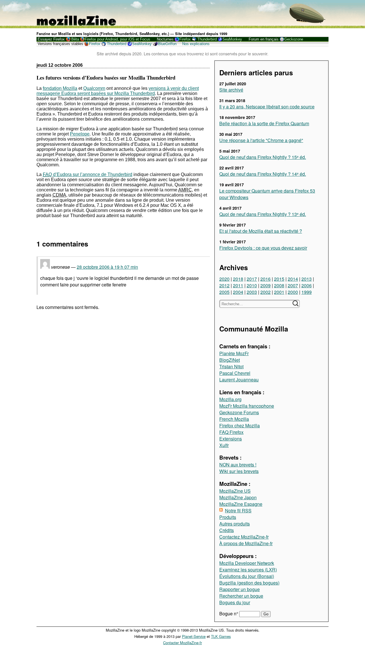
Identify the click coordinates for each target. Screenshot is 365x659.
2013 (306, 279)
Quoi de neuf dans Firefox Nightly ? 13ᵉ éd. (262, 214)
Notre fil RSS (238, 510)
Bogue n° (229, 613)
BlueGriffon (167, 44)
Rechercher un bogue (241, 596)
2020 (224, 279)
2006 (306, 285)
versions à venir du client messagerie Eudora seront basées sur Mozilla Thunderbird (117, 91)
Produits (227, 517)
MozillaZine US (235, 491)
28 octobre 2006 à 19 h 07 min (107, 267)
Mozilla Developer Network (246, 563)
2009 (265, 285)
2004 (238, 292)
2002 (265, 292)
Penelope (80, 134)
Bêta (75, 39)
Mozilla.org (230, 399)
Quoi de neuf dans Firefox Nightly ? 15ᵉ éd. (262, 157)
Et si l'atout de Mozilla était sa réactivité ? (260, 231)
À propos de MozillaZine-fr (246, 543)
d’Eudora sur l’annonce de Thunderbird (87, 174)
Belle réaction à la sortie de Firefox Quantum (264, 123)
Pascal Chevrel (234, 373)
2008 (279, 285)
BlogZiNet (229, 360)
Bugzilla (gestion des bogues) (249, 582)
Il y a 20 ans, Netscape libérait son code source (267, 106)
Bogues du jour (234, 602)
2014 (293, 279)
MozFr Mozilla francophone (246, 406)
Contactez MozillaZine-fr (244, 536)
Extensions (230, 438)
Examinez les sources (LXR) (248, 569)
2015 (279, 279)
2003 (252, 292)
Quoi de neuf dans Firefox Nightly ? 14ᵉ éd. (262, 174)
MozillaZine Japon (238, 497)
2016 (265, 279)
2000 (293, 292)
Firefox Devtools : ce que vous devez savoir (263, 247)
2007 (293, 285)
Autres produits (234, 523)
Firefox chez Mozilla (239, 425)
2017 (252, 279)
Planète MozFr (234, 353)
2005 (224, 292)
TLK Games (221, 636)
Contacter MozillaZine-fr (182, 642)
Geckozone (293, 39)
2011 (238, 285)
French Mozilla (234, 419)
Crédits (226, 530)
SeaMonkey (232, 39)
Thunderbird (207, 39)
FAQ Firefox (231, 432)
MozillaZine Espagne (240, 504)
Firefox (185, 39)
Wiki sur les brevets (239, 471)
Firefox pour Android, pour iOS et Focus (117, 39)
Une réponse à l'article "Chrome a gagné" (261, 140)
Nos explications (196, 44)
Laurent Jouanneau (239, 379)
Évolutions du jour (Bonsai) (246, 576)
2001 (279, 292)
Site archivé (231, 89)
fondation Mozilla (60, 88)
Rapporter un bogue (239, 589)
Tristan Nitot (231, 366)
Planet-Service (194, 636)
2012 (224, 285)
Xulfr (224, 445)
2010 (252, 285)
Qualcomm (94, 88)
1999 (306, 292)
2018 (238, 279)
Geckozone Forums (239, 412)
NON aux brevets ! (237, 464)
